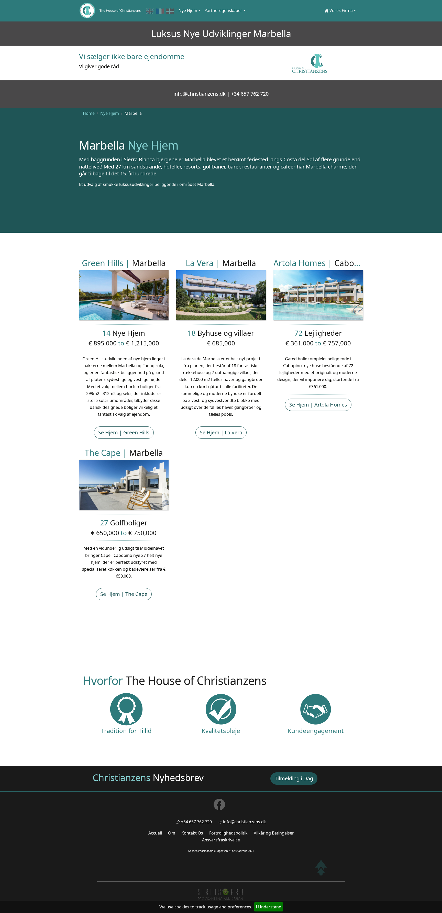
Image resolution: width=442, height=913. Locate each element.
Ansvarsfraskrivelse (221, 840)
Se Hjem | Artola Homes (318, 404)
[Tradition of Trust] (126, 709)
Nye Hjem (109, 113)
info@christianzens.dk (244, 822)
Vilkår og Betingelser (274, 833)
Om (171, 833)
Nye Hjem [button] (188, 10)
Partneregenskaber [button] (223, 10)
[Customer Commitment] (316, 709)
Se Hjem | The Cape (123, 594)
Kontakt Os (192, 833)
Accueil (155, 833)
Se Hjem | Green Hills (123, 432)
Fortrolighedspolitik (228, 833)
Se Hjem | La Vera (221, 432)
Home (89, 113)
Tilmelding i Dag (294, 778)
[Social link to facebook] (221, 806)
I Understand (268, 907)
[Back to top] (320, 867)
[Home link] (87, 10)
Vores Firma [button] (340, 10)
